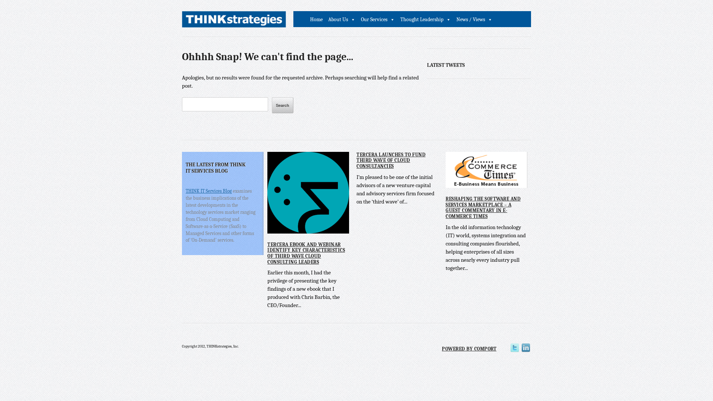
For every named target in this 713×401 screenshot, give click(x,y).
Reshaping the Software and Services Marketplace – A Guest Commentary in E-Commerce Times (483, 207)
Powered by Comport (469, 349)
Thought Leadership (421, 19)
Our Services (374, 19)
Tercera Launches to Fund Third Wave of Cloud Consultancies (391, 160)
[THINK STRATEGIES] (234, 21)
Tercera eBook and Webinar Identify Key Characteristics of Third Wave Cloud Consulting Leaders (306, 253)
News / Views (470, 19)
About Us (338, 19)
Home (316, 19)
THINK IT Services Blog (209, 191)
